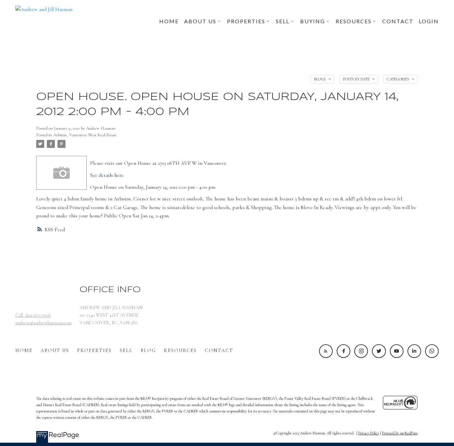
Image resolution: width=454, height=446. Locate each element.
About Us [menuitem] (200, 21)
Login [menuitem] (429, 21)
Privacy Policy (368, 433)
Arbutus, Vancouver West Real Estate (85, 135)
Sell (126, 350)
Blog (148, 350)
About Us (55, 350)
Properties (94, 350)
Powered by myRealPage (400, 433)
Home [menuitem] (169, 21)
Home (24, 350)
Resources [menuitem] (354, 21)
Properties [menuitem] (246, 21)
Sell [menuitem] (282, 21)
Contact (219, 350)
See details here (107, 175)
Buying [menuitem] (312, 21)
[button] (326, 351)
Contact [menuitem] (397, 21)
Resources (180, 350)
